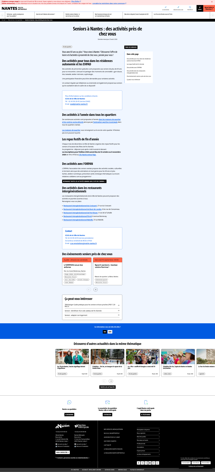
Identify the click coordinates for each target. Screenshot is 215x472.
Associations (140, 447)
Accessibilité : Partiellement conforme (91, 470)
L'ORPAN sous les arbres (73, 266)
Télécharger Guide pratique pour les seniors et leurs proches (90, 305)
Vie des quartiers (67, 47)
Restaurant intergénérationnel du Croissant (80, 206)
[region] (107, 15)
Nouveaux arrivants (142, 440)
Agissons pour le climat (112, 437)
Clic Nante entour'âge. (87, 155)
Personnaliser (206, 462)
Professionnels (141, 443)
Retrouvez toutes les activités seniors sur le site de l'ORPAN (83, 181)
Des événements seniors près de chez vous (139, 76)
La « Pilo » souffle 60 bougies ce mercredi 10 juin (141, 367)
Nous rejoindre (141, 433)
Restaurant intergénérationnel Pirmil (77, 216)
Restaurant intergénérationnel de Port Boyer (80, 213)
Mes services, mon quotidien (15, 20)
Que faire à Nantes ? (209, 8)
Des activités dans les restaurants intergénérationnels (136, 72)
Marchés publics (141, 437)
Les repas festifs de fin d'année (135, 64)
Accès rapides (165, 9)
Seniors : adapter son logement (76, 315)
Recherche (190, 9)
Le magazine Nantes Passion (113, 449)
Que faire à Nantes (110, 441)
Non (110, 332)
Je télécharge (145, 415)
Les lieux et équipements (144, 454)
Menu (200, 9)
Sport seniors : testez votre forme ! (106, 266)
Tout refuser (195, 462)
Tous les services (131, 47)
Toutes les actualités (107, 387)
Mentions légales (122, 470)
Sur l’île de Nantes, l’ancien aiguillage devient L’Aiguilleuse (71, 367)
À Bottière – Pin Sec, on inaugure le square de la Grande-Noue (107, 367)
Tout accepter (186, 462)
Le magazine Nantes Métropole (114, 453)
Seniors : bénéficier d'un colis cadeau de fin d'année (83, 311)
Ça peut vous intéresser (133, 79)
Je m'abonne (69, 415)
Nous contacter (61, 452)
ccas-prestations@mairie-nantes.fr (83, 243)
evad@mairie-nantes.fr (79, 104)
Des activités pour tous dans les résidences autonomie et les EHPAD (139, 60)
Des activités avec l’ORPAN (134, 67)
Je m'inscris (107, 415)
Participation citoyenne (143, 429)
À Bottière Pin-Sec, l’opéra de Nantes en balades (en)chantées (177, 367)
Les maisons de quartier (71, 130)
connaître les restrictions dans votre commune (108, 3)
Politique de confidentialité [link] (196, 466)
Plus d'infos (75, 1)
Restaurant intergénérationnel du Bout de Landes (82, 209)
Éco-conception (75, 470)
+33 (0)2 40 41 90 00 (61, 432)
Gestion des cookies (109, 470)
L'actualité (107, 445)
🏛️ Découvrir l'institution (62, 446)
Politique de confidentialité (137, 470)
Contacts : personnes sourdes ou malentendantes (72, 458)
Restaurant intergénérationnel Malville (78, 220)
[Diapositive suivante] (212, 15)
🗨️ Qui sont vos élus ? (61, 444)
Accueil (3, 20)
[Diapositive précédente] (2, 15)
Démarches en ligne (178, 9)
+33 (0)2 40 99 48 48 (80, 432)
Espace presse (141, 451)
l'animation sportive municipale (105, 122)
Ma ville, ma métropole (112, 433)
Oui (105, 332)
